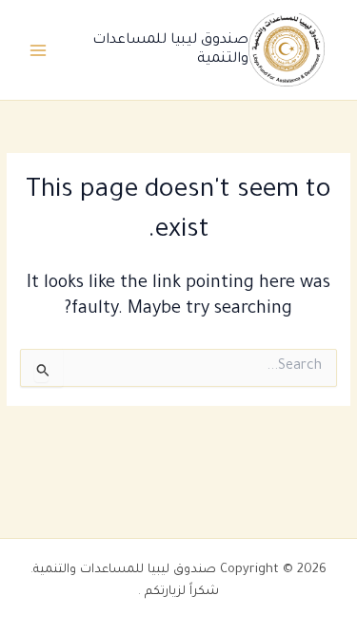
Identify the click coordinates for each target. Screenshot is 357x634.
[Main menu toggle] (38, 49)
